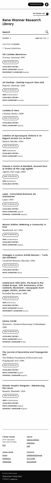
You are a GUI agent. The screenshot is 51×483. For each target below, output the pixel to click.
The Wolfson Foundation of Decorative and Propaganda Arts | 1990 (22, 359)
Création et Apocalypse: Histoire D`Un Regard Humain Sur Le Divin (22, 136)
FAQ (4, 445)
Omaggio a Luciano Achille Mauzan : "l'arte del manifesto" (25, 256)
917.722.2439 (31, 458)
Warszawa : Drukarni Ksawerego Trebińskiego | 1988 (24, 325)
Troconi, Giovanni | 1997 (13, 57)
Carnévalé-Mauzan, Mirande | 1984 (18, 260)
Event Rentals (31, 461)
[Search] (47, 32)
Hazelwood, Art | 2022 (12, 229)
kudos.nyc (14, 479)
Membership (6, 461)
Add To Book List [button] (10, 62)
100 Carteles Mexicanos (14, 54)
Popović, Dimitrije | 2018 (13, 85)
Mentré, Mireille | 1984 (12, 141)
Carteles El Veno (10, 110)
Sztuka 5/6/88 (9, 321)
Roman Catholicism (13, 48)
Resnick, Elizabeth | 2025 (13, 391)
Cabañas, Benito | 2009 (13, 113)
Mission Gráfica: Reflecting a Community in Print (24, 225)
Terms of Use (6, 476)
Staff (28, 446)
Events (4, 455)
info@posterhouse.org (34, 455)
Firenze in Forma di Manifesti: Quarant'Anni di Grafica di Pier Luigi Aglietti (24, 167)
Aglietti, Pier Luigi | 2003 (14, 171)
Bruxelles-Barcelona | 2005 (14, 293)
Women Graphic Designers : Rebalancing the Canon (23, 386)
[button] (47, 4)
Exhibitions (6, 458)
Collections (31, 443)
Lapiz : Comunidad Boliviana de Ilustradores (19, 195)
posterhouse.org (36, 4)
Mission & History (33, 439)
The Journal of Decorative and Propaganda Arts (25, 353)
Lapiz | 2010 (7, 199)
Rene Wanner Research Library (21, 21)
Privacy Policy (17, 476)
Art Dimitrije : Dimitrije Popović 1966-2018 (23, 82)
